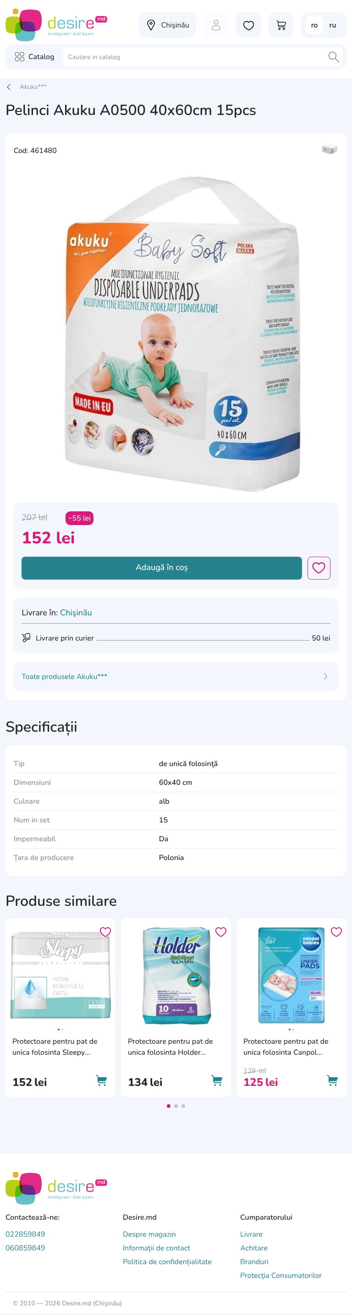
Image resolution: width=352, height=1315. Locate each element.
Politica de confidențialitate (167, 1262)
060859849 (25, 1248)
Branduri (254, 1262)
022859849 (25, 1234)
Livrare (251, 1234)
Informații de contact (156, 1248)
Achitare (254, 1248)
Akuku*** (33, 86)
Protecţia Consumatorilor (281, 1276)
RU (333, 25)
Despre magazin (149, 1234)
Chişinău (76, 613)
